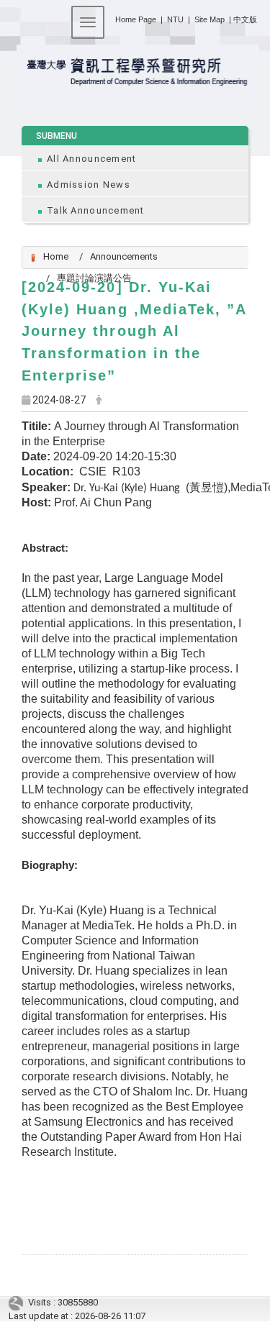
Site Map (209, 19)
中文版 (245, 19)
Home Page (135, 19)
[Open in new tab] (185, 19)
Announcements (124, 256)
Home (55, 256)
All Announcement (91, 158)
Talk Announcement (96, 210)
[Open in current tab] (135, 73)
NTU (175, 19)
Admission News (88, 184)
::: (110, 17)
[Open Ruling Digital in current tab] (18, 1302)
